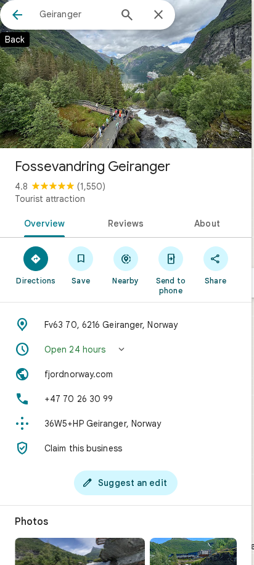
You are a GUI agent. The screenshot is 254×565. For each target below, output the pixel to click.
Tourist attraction (50, 198)
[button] (126, 349)
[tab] (42, 222)
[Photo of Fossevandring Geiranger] (126, 74)
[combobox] (74, 14)
